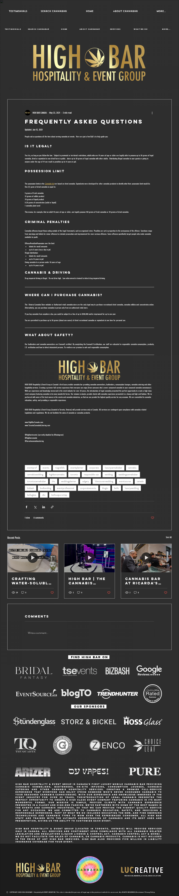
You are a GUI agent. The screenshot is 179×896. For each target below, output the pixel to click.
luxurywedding (132, 488)
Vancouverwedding (104, 481)
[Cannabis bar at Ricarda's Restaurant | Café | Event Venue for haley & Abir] (146, 558)
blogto (105, 488)
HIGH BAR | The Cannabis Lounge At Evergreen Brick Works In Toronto (89, 581)
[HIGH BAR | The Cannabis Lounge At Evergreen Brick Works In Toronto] (89, 558)
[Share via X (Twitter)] (35, 507)
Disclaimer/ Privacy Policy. (146, 892)
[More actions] (152, 113)
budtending (45, 488)
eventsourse (125, 481)
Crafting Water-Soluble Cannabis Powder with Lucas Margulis (32, 581)
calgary (85, 481)
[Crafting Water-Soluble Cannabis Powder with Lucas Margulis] (33, 558)
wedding (109, 474)
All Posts (13, 89)
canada (140, 481)
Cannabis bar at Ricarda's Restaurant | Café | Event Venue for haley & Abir (143, 581)
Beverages (102, 89)
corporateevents (88, 488)
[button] (125, 11)
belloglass (31, 495)
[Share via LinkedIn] (43, 507)
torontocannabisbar (36, 481)
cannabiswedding (35, 474)
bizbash (30, 488)
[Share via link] (52, 507)
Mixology (83, 89)
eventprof (32, 467)
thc (53, 481)
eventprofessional (65, 488)
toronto (74, 474)
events (46, 467)
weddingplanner (68, 481)
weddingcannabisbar (128, 474)
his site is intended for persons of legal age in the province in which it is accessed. (88, 892)
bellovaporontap (59, 495)
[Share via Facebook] (26, 507)
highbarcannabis (57, 474)
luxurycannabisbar (113, 467)
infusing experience (127, 89)
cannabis (31, 89)
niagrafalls (60, 467)
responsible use (91, 474)
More (149, 89)
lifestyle (48, 89)
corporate (94, 467)
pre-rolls (65, 89)
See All (169, 537)
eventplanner (76, 467)
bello (116, 488)
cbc (43, 495)
